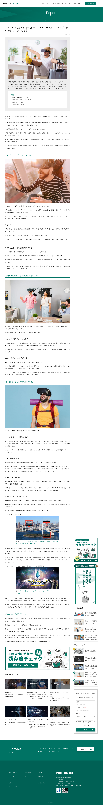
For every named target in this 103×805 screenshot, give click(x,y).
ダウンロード (72, 3)
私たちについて (46, 3)
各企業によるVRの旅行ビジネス (20, 102)
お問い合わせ (90, 3)
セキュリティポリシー (29, 783)
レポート (64, 3)
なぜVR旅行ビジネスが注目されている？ (22, 99)
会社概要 (11, 783)
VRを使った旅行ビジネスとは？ (20, 97)
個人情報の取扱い (42, 783)
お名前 (77, 702)
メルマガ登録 (84, 729)
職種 (77, 713)
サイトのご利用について (15, 786)
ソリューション (56, 3)
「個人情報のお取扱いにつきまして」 (85, 720)
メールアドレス (80, 707)
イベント (80, 3)
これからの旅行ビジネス (18, 104)
